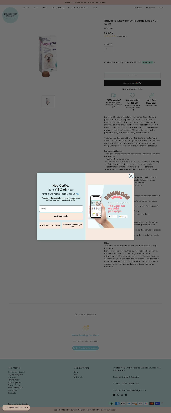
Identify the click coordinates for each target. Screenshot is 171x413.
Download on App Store (49, 225)
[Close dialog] (131, 176)
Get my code (61, 216)
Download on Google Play (72, 225)
